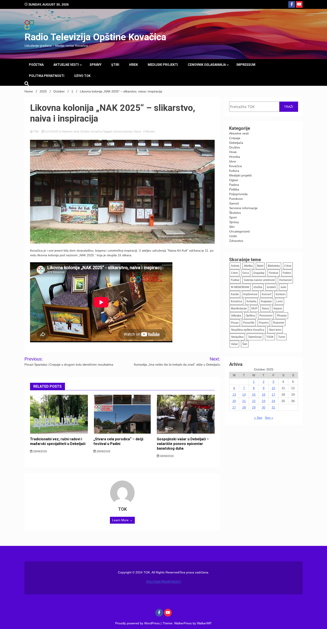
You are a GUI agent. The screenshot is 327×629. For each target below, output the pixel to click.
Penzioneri (265, 315)
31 (273, 407)
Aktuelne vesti (66, 64)
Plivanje (282, 315)
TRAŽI (288, 106)
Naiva (137, 131)
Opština (250, 315)
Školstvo (235, 212)
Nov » (269, 417)
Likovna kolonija (123, 131)
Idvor (232, 161)
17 (273, 394)
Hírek (133, 64)
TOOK (270, 337)
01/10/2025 (51, 131)
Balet (260, 265)
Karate (235, 294)
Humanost (285, 280)
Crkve (234, 272)
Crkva (287, 265)
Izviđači (271, 287)
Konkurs (281, 294)
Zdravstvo (236, 240)
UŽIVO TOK (82, 76)
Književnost (250, 294)
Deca (245, 272)
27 (234, 407)
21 (244, 401)
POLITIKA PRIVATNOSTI (46, 76)
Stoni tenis (275, 329)
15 (254, 394)
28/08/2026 (39, 451)
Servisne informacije (243, 208)
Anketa (235, 265)
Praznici (264, 322)
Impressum (245, 64)
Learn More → (122, 520)
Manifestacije (239, 308)
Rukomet (278, 322)
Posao (235, 322)
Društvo (85, 131)
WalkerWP (204, 623)
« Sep (258, 417)
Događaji (258, 272)
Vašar (234, 344)
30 (263, 407)
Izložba (258, 287)
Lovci (279, 301)
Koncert (266, 294)
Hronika (234, 156)
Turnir (281, 337)
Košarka (251, 301)
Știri (115, 64)
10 (273, 388)
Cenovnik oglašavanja (207, 64)
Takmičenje (255, 337)
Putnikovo (236, 198)
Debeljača (236, 142)
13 (234, 394)
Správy (95, 64)
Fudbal (235, 280)
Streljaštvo (237, 337)
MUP (254, 308)
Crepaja (234, 138)
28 (244, 407)
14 (244, 394)
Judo (283, 287)
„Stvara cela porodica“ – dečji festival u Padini (118, 441)
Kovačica (96, 131)
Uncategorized (239, 231)
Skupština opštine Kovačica (247, 329)
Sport (233, 217)
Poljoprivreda (238, 194)
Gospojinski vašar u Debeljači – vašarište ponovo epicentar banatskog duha (183, 444)
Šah (244, 344)
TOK (36, 131)
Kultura (234, 170)
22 (254, 401)
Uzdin (233, 236)
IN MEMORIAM (240, 287)
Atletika (248, 265)
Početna (36, 64)
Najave (277, 308)
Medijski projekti (163, 64)
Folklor (287, 272)
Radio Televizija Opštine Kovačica (95, 36)
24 (273, 401)
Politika (234, 189)
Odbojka (236, 315)
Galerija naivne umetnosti (259, 280)
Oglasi (233, 180)
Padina (234, 184)
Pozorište (248, 322)
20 (234, 401)
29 (254, 407)
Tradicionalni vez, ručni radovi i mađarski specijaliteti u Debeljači (57, 441)
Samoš (234, 203)
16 (263, 394)
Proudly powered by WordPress (138, 623)
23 (263, 401)
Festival (273, 272)
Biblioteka (274, 265)
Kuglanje (266, 301)
